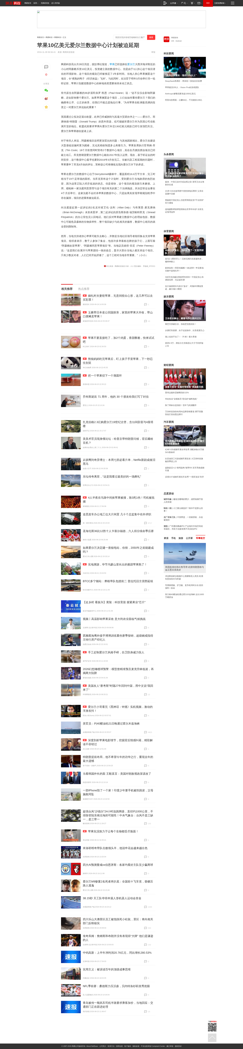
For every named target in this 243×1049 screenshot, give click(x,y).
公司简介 (102, 1046)
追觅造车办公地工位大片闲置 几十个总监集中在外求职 (117, 514)
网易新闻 (174, 38)
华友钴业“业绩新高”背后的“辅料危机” (181, 399)
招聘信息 (119, 1046)
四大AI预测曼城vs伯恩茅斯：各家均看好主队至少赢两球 (118, 864)
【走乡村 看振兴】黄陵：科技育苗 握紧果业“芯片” (114, 602)
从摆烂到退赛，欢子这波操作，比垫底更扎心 (184, 330)
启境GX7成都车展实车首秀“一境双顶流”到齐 (184, 477)
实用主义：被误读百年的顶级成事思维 (107, 969)
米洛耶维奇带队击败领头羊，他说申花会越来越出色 (115, 848)
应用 (35, 3)
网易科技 (49, 37)
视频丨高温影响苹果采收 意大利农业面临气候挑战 (114, 618)
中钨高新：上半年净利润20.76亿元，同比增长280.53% (117, 952)
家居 (166, 538)
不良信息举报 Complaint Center (153, 1046)
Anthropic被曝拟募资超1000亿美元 (180, 94)
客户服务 (127, 1046)
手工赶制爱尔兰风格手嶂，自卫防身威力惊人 (116, 652)
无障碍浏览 (45, 3)
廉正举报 (169, 1046)
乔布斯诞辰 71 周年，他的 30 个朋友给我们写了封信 (116, 396)
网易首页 (27, 3)
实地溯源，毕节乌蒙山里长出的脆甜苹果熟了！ (117, 564)
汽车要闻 (169, 422)
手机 (173, 538)
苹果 (112, 64)
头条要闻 (169, 154)
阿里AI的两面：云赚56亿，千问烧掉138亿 (183, 100)
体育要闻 (169, 231)
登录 (208, 3)
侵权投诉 (178, 1046)
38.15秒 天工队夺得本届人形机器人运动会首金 (112, 898)
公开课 (189, 538)
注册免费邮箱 (219, 3)
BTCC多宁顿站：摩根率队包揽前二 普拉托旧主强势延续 (118, 581)
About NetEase (92, 1046)
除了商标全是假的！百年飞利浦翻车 (181, 405)
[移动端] (165, 3)
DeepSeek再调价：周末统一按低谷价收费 (183, 81)
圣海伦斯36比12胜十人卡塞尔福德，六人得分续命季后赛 (118, 531)
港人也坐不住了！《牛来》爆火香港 (181, 337)
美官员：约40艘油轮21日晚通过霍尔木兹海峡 (111, 723)
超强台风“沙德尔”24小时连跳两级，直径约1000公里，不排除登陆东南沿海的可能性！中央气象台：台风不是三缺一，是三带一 (118, 815)
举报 (153, 52)
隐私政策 (136, 1046)
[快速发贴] (46, 66)
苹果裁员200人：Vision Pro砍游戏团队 (182, 87)
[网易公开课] (174, 3)
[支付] (192, 3)
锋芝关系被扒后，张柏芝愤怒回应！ (181, 324)
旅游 (181, 538)
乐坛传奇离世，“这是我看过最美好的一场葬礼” (112, 476)
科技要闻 (169, 53)
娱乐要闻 (169, 296)
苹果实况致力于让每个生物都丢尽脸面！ (113, 831)
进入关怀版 (55, 3)
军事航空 (200, 538)
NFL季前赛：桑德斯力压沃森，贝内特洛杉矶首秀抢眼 (116, 986)
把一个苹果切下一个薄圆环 (105, 375)
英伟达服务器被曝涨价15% (177, 392)
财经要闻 (169, 365)
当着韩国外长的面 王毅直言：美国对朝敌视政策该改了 (117, 773)
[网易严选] (184, 3)
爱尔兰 (131, 64)
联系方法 (111, 1046)
